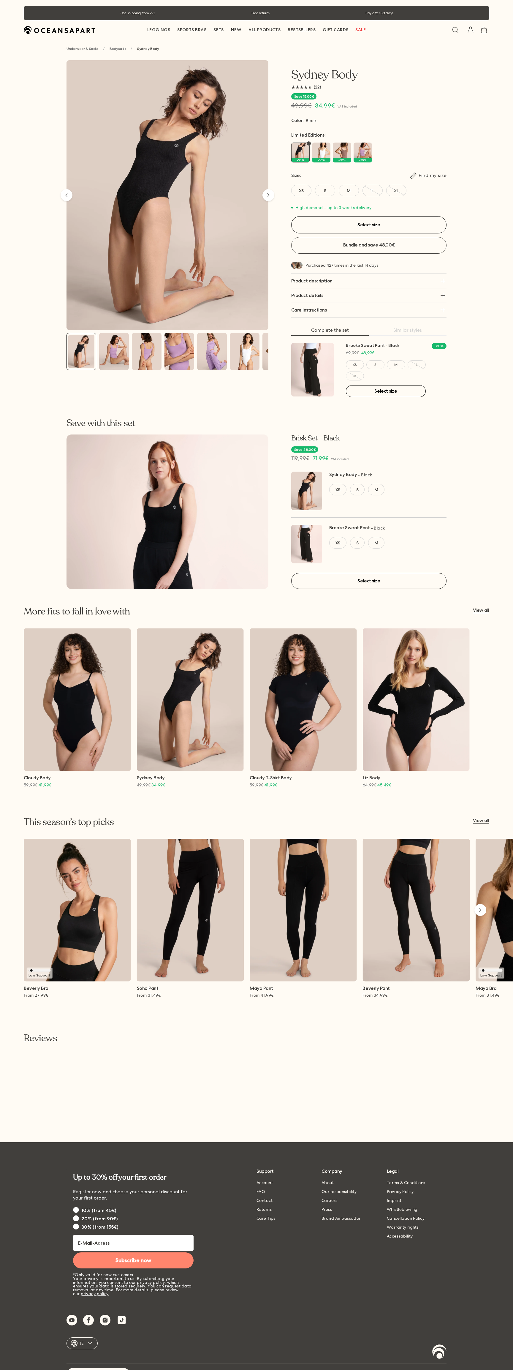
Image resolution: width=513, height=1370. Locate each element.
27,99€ (36, 995)
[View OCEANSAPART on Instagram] (105, 1320)
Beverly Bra (36, 988)
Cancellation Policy (406, 1218)
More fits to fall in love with (77, 611)
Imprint (394, 1200)
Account (264, 1182)
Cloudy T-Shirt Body (271, 777)
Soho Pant (148, 988)
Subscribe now (133, 1260)
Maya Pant (261, 988)
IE (82, 1343)
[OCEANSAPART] (59, 30)
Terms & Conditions (406, 1182)
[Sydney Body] (81, 351)
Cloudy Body (37, 777)
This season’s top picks (69, 822)
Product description (311, 281)
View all (481, 610)
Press (327, 1209)
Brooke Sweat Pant (349, 527)
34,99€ (374, 995)
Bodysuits (118, 49)
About (328, 1182)
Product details (307, 295)
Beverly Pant (376, 988)
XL (355, 376)
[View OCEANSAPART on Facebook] (88, 1320)
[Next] (268, 195)
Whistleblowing (402, 1209)
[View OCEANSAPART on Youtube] (71, 1320)
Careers (329, 1200)
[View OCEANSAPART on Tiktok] (121, 1320)
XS (355, 364)
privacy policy (95, 1293)
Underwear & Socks (82, 49)
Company (332, 1171)
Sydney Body (343, 474)
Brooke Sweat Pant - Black (372, 345)
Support (265, 1171)
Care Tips (266, 1218)
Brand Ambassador (341, 1218)
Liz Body (371, 777)
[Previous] (66, 195)
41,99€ (262, 995)
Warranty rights (403, 1227)
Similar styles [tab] (407, 330)
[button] (455, 30)
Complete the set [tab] (330, 330)
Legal (393, 1171)
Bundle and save (369, 245)
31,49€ (149, 995)
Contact (264, 1200)
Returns (264, 1209)
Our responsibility (339, 1191)
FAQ (260, 1191)
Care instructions (309, 310)
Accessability (400, 1236)
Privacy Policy (400, 1191)
